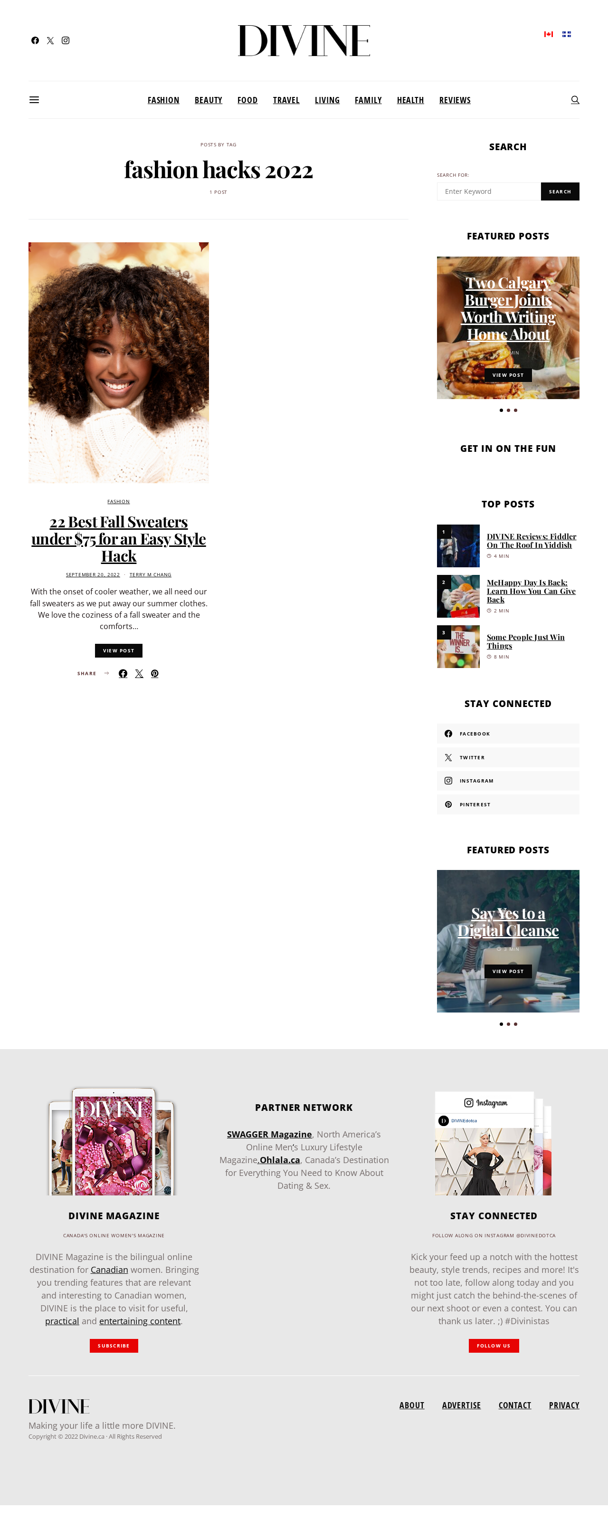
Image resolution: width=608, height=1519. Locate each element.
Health (410, 99)
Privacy (564, 1405)
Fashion (164, 99)
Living (327, 99)
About (411, 1405)
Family (368, 99)
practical (62, 1321)
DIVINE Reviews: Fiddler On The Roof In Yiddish (532, 540)
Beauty (208, 99)
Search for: (453, 175)
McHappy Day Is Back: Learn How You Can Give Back (531, 590)
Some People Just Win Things (526, 641)
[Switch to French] (567, 33)
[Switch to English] (549, 33)
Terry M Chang (150, 575)
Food (248, 99)
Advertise (461, 1405)
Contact (515, 1405)
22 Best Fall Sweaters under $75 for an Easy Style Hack (118, 538)
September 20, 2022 (93, 575)
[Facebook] (35, 40)
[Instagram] (65, 40)
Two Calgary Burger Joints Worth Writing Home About (508, 308)
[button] (501, 410)
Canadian (109, 1269)
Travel (286, 99)
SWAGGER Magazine (269, 1134)
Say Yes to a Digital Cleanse (508, 921)
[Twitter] (50, 40)
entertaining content (139, 1321)
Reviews (455, 99)
